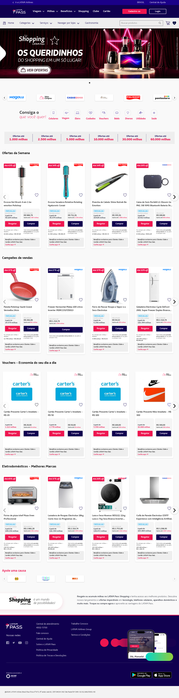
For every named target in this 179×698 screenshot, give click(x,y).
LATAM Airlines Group (81, 629)
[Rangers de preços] (47, 138)
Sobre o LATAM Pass (46, 644)
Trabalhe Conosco (79, 624)
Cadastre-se (134, 11)
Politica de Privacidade (47, 650)
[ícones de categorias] (154, 112)
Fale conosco (42, 633)
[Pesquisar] (160, 23)
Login (157, 11)
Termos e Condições (80, 635)
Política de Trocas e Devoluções (51, 656)
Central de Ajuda (158, 2)
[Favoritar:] (37, 195)
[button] (89, 82)
